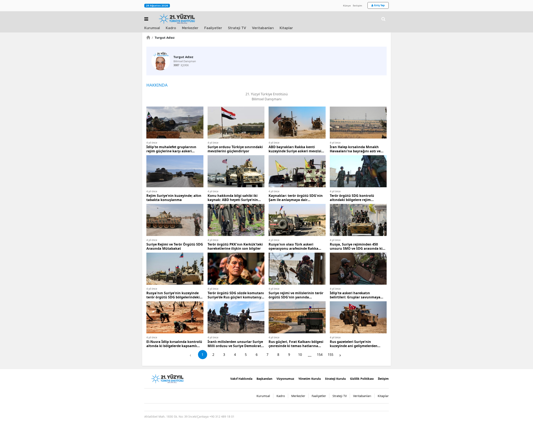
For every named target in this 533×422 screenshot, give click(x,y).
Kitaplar (286, 28)
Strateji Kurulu (335, 378)
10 (300, 354)
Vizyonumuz (285, 378)
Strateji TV (237, 28)
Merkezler (190, 28)
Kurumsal (152, 28)
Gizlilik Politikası (362, 378)
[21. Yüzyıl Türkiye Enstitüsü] (167, 378)
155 (330, 354)
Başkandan (264, 378)
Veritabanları (263, 28)
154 (320, 354)
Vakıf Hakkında (241, 378)
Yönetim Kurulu (309, 378)
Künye (347, 5)
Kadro (171, 28)
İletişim (357, 5)
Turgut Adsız (163, 37)
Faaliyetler (213, 28)
